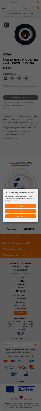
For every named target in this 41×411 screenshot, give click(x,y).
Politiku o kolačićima (28, 198)
